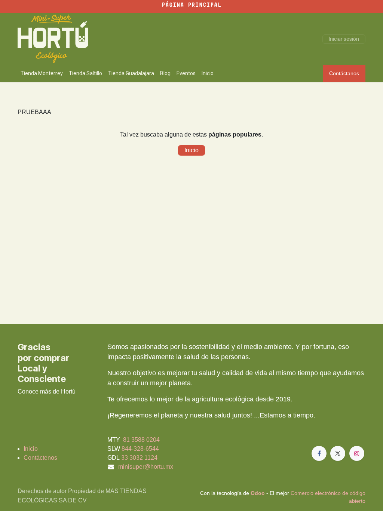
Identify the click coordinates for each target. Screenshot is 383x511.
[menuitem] (42, 73)
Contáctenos (40, 458)
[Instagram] (356, 453)
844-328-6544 (140, 449)
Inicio (191, 150)
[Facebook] (319, 453)
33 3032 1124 (139, 458)
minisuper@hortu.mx (145, 466)
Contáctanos (344, 73)
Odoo (258, 493)
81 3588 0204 (141, 440)
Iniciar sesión (344, 39)
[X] (337, 453)
